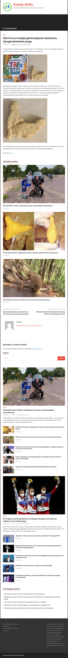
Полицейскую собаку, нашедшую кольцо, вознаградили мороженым (28, 206)
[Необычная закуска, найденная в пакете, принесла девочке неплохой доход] (34, 250)
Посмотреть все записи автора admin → (29, 325)
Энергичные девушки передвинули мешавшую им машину (35, 466)
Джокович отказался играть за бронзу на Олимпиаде (33, 565)
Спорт (4, 516)
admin (13, 44)
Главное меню (11, 28)
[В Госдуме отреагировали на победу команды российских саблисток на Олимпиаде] (34, 515)
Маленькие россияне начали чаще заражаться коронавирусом (24, 594)
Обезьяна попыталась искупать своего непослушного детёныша (26, 300)
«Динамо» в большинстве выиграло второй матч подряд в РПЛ (37, 536)
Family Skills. (23, 4)
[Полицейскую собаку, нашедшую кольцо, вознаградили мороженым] (34, 203)
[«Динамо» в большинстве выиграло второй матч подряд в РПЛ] (8, 542)
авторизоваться (37, 349)
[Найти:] (34, 358)
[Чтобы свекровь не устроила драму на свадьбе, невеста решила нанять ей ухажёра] (8, 463)
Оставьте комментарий (23, 44)
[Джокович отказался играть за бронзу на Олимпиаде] (8, 571)
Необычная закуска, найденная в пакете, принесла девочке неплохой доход (30, 253)
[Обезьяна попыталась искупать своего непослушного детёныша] (34, 298)
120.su (12, 153)
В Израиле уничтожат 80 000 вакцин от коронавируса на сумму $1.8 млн (27, 605)
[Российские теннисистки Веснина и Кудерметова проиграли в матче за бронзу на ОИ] (8, 562)
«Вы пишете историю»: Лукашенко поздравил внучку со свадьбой (25, 602)
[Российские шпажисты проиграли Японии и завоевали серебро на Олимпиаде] (8, 581)
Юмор (4, 34)
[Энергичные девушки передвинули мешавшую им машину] (8, 473)
